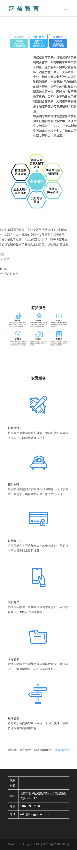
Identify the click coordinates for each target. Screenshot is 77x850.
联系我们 (63, 750)
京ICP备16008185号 (56, 844)
